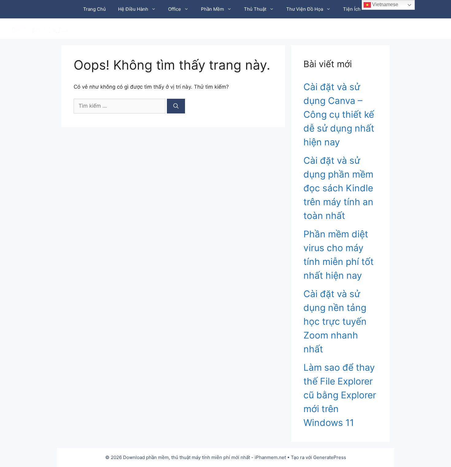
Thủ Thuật (255, 9)
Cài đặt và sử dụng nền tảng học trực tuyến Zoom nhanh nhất (335, 321)
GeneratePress (329, 457)
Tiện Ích (351, 9)
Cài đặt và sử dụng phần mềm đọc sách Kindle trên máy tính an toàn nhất (338, 188)
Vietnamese (384, 4)
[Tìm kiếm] (176, 106)
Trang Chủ (94, 9)
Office (174, 9)
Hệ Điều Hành (133, 9)
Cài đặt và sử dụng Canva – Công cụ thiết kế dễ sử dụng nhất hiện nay (338, 114)
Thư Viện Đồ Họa (304, 9)
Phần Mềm (212, 9)
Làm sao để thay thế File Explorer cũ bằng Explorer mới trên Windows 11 (339, 395)
